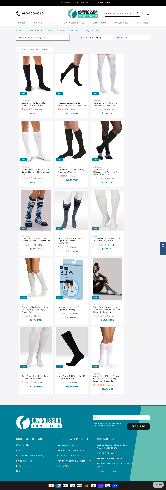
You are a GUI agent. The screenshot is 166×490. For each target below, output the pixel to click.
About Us (21, 450)
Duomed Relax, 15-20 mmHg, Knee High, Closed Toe (71, 171)
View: (119, 37)
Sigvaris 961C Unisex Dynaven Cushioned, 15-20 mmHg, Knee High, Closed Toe (107, 378)
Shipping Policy (24, 461)
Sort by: (84, 37)
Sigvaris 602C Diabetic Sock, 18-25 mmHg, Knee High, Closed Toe (35, 309)
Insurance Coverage (68, 456)
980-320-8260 (33, 13)
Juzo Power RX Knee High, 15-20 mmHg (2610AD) (71, 377)
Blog (18, 471)
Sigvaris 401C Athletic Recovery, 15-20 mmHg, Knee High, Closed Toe (106, 172)
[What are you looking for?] (137, 13)
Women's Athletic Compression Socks (45, 31)
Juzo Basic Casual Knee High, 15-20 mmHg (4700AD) (107, 239)
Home (19, 31)
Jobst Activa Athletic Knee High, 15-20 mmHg (69, 308)
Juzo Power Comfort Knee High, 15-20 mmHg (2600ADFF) (70, 240)
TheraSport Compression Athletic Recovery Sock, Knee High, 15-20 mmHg (106, 309)
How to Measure (66, 445)
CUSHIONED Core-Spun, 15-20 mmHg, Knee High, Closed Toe (35, 172)
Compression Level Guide (71, 450)
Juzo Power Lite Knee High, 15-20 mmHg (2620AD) (35, 377)
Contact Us (22, 445)
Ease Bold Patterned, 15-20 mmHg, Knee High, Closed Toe (36, 239)
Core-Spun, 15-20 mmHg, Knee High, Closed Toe (34, 104)
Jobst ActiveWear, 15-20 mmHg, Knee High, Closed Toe (71, 104)
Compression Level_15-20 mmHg (84, 31)
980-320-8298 (108, 472)
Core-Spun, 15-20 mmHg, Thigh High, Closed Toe (105, 104)
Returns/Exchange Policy (30, 456)
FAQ (18, 466)
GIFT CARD (63, 466)
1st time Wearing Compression (74, 461)
